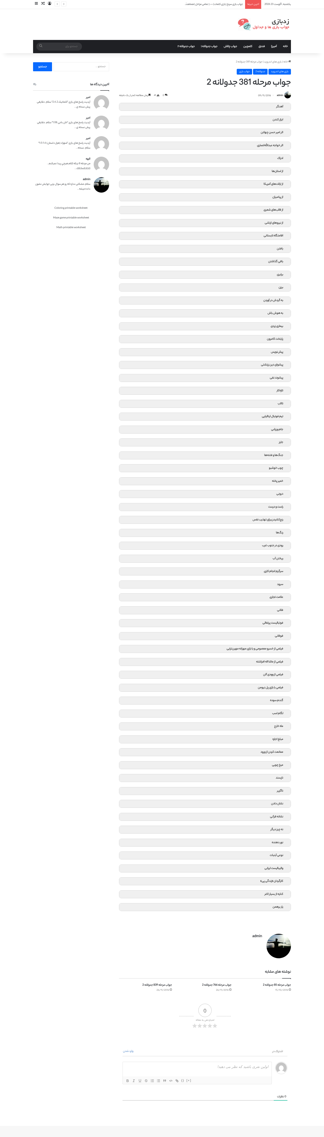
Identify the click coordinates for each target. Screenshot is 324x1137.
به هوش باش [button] (275, 313)
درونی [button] (279, 494)
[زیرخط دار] (140, 1080)
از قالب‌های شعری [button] (273, 210)
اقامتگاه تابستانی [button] (273, 236)
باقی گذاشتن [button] (275, 261)
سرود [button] (280, 584)
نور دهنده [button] (277, 842)
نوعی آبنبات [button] (276, 855)
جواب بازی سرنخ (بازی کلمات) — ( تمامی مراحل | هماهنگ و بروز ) (210, 4)
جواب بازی (244, 72)
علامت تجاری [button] (276, 597)
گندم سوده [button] (276, 700)
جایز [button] (281, 442)
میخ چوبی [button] (277, 765)
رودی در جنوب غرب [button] (272, 545)
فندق (262, 46)
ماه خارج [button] (278, 726)
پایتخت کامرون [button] (275, 339)
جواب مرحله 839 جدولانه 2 (157, 985)
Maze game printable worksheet (71, 218)
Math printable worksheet (71, 228)
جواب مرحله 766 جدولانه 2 (216, 985)
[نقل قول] (165, 1080)
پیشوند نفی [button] (276, 378)
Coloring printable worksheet (71, 208)
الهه (88, 159)
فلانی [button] (280, 610)
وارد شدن (128, 1051)
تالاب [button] (280, 404)
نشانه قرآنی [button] (276, 817)
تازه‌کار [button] (280, 391)
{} (182, 1080)
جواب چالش (230, 46)
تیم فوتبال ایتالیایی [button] (272, 416)
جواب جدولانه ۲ (186, 46)
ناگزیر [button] (280, 791)
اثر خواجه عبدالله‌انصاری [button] (270, 145)
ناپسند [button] (279, 778)
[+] (188, 1080)
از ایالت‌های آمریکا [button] (273, 184)
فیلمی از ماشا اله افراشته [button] (269, 662)
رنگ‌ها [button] (279, 533)
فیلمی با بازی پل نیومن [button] (270, 688)
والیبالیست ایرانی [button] (273, 868)
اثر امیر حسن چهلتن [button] (272, 132)
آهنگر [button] (279, 107)
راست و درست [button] (275, 507)
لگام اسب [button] (277, 713)
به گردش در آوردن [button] (273, 300)
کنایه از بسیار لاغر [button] (274, 894)
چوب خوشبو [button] (276, 468)
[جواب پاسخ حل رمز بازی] (264, 24)
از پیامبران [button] (277, 197)
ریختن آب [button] (278, 558)
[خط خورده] (146, 1080)
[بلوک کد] (171, 1080)
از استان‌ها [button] (277, 171)
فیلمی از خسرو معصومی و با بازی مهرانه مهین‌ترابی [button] (255, 649)
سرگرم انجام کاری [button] (273, 571)
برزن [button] (281, 287)
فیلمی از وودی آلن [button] (273, 675)
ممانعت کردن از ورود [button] (272, 752)
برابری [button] (280, 275)
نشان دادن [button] (277, 804)
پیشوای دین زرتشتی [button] (272, 365)
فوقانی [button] (279, 636)
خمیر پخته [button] (277, 481)
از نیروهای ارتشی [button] (274, 223)
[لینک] (177, 1080)
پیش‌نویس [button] (277, 352)
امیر (88, 97)
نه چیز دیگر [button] (277, 829)
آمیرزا (274, 46)
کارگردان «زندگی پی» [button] (271, 881)
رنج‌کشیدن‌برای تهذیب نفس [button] (268, 520)
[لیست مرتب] (152, 1080)
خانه (285, 46)
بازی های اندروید (273, 62)
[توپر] (128, 1080)
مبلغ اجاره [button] (277, 739)
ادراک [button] (280, 158)
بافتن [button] (280, 249)
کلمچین (247, 46)
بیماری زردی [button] (277, 326)
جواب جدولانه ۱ (209, 46)
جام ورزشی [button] (277, 429)
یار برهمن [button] (278, 907)
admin (280, 96)
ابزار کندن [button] (278, 120)
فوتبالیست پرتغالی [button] (273, 623)
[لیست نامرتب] (158, 1080)
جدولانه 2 (260, 72)
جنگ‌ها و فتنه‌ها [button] (273, 455)
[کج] (134, 1080)
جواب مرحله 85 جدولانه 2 (277, 985)
